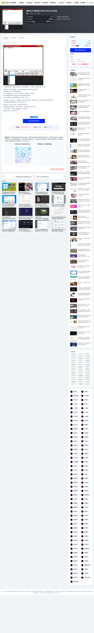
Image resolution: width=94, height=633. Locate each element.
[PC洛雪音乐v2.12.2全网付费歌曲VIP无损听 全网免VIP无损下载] (73, 245)
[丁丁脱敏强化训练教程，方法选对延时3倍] (73, 91)
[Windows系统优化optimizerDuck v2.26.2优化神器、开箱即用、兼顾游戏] (9, 212)
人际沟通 (80, 358)
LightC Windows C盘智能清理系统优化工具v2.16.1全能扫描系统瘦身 (58, 206)
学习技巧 (80, 364)
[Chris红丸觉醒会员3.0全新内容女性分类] (73, 301)
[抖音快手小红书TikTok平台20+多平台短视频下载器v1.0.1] (26, 199)
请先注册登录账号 (33, 121)
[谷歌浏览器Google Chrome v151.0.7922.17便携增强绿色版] (59, 187)
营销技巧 (80, 381)
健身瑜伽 (73, 360)
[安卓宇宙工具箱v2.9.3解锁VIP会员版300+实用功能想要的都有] (73, 278)
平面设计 (73, 366)
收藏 (53, 169)
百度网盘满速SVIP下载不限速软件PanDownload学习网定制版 (8, 194)
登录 (92, 2)
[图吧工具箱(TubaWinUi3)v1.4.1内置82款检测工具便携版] (59, 224)
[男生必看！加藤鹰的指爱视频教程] (73, 113)
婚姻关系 (73, 364)
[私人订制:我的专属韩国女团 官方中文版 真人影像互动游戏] (73, 140)
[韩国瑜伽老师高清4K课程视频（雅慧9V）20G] (73, 229)
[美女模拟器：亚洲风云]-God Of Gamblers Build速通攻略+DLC (84, 151)
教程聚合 (80, 371)
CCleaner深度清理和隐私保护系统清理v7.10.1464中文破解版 (42, 231)
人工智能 (87, 356)
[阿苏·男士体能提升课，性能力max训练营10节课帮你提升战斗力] (73, 311)
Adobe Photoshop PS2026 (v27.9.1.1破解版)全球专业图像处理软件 (42, 206)
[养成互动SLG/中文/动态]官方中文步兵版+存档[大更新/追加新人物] (84, 190)
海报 (57, 169)
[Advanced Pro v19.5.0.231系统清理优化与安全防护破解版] (26, 212)
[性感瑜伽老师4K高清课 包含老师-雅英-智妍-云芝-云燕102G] (73, 223)
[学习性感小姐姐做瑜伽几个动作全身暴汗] (73, 196)
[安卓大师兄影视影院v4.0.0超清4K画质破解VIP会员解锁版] (73, 295)
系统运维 (73, 377)
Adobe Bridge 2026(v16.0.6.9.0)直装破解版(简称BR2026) (41, 218)
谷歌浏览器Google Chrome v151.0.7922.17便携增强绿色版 (58, 194)
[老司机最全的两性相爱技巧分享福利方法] (73, 134)
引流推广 (87, 366)
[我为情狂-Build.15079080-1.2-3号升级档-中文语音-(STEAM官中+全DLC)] (73, 201)
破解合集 (87, 375)
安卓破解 (77, 2)
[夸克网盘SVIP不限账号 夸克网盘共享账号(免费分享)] (73, 97)
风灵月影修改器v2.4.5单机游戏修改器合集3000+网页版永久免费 (84, 124)
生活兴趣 (80, 373)
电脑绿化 (84, 2)
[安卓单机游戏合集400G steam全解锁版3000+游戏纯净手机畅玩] (73, 251)
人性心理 (73, 358)
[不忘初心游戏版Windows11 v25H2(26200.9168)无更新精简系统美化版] (42, 188)
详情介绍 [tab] (6, 37)
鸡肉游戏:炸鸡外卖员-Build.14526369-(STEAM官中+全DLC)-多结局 (84, 162)
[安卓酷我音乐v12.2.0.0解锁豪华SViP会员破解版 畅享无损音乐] (73, 175)
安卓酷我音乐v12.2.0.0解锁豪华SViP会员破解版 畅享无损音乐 (84, 173)
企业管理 (87, 358)
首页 (9, 42)
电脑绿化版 (31, 13)
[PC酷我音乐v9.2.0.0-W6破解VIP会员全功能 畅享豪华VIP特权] (73, 339)
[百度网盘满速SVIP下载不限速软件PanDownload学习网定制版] (9, 187)
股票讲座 (73, 381)
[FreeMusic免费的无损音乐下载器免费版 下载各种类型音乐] (59, 212)
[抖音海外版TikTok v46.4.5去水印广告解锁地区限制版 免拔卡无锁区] (73, 74)
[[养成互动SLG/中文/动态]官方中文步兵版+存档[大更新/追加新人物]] (73, 190)
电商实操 (87, 373)
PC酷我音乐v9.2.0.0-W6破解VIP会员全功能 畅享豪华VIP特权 (84, 339)
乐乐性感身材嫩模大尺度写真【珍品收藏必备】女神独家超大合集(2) (84, 118)
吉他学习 (80, 362)
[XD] (27, 13)
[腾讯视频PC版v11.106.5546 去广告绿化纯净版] (73, 333)
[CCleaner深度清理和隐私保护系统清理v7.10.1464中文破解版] (42, 224)
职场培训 (87, 379)
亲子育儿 (73, 356)
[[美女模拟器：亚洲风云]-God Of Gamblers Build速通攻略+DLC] (73, 151)
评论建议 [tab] (14, 37)
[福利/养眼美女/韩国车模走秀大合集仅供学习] (73, 328)
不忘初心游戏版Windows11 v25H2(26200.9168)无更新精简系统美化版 (42, 194)
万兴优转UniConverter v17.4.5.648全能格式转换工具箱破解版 (25, 231)
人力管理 (80, 356)
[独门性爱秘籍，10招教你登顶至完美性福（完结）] (73, 266)
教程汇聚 (73, 371)
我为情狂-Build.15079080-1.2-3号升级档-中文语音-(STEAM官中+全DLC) (84, 201)
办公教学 (87, 360)
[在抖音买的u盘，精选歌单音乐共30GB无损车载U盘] (73, 345)
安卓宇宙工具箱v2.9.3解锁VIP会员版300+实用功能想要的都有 (84, 278)
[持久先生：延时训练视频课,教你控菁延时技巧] (73, 179)
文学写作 (87, 371)
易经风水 (73, 373)
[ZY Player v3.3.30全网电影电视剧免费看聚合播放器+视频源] (73, 289)
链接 (62, 169)
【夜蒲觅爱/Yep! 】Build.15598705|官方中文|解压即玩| (84, 256)
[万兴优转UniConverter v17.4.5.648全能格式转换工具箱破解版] (26, 224)
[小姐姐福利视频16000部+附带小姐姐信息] (73, 79)
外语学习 (87, 362)
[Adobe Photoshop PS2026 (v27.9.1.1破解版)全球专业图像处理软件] (42, 199)
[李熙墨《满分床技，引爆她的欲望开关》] (73, 206)
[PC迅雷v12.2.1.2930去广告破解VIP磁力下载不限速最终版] (73, 146)
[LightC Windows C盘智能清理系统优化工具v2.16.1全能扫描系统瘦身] (59, 199)
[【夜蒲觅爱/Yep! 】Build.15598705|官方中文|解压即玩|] (73, 255)
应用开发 (80, 366)
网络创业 (80, 377)
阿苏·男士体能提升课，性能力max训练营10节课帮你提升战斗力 (84, 311)
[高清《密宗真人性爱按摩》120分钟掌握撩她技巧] (73, 101)
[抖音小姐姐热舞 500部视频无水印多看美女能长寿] (73, 184)
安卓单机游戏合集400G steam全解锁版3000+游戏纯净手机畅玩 (84, 251)
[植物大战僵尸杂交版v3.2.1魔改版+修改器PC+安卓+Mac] (73, 317)
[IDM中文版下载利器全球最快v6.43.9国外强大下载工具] (9, 200)
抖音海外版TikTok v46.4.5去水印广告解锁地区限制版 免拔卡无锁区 (84, 74)
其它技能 (80, 360)
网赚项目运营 (80, 379)
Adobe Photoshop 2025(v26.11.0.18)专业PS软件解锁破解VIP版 (84, 218)
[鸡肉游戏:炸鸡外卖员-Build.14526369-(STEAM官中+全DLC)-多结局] (73, 162)
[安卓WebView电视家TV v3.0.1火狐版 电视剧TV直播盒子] (73, 234)
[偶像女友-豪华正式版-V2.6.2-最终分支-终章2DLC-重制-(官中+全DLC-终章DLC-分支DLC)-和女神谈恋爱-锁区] (73, 157)
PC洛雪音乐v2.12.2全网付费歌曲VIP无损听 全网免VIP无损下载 (84, 245)
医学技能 (73, 362)
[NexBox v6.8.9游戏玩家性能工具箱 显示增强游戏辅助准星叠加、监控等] (9, 224)
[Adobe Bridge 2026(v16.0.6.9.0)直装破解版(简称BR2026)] (42, 212)
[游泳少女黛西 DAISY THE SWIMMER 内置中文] (73, 262)
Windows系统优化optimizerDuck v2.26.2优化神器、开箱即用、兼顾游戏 (8, 218)
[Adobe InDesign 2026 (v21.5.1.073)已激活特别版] (26, 187)
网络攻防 (73, 379)
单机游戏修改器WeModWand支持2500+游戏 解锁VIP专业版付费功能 (84, 212)
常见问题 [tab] (22, 37)
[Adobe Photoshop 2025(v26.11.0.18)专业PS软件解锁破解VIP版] (73, 218)
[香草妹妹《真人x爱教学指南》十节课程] (73, 240)
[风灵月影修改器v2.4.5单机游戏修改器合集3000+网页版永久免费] (73, 124)
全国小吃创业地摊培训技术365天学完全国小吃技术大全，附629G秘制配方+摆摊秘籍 (84, 322)
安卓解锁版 (87, 364)
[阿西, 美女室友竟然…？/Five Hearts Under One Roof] (73, 306)
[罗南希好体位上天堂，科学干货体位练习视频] (73, 129)
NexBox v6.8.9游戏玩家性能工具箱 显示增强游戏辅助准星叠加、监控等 (9, 231)
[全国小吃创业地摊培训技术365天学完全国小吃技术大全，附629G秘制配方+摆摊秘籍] (73, 321)
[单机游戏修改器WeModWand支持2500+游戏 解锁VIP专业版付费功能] (73, 212)
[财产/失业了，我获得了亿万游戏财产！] (73, 284)
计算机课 (87, 381)
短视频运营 (80, 375)
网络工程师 (87, 377)
